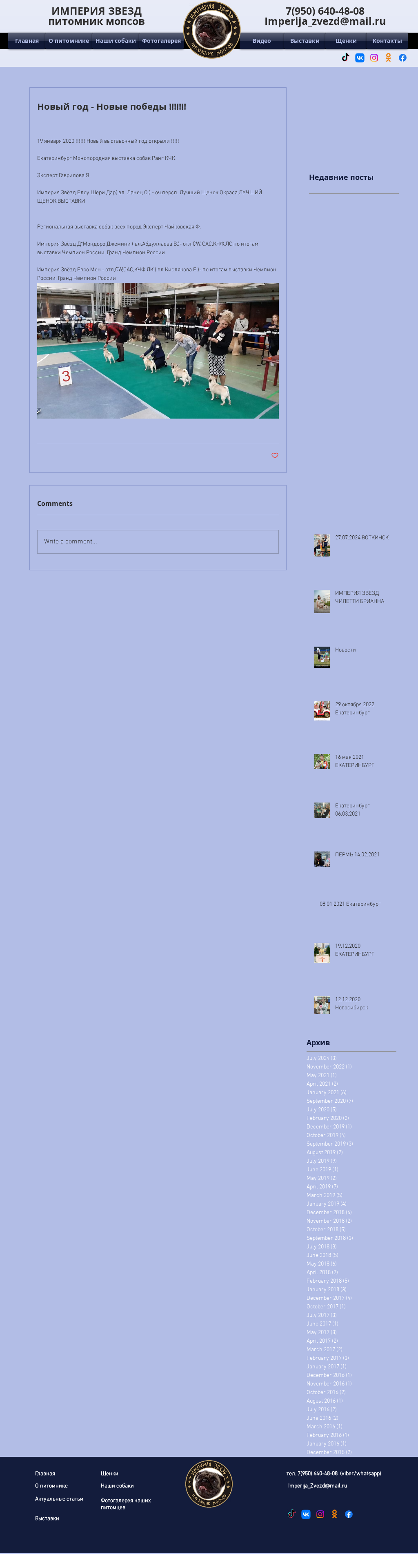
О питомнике (51, 1486)
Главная (45, 1473)
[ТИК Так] (345, 58)
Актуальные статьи (59, 1499)
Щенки (109, 1473)
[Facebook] (403, 58)
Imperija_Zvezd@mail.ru (317, 1486)
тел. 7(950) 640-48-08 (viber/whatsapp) (334, 1473)
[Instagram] (374, 58)
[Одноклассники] (388, 58)
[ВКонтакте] (360, 58)
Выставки (47, 1518)
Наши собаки (117, 1486)
